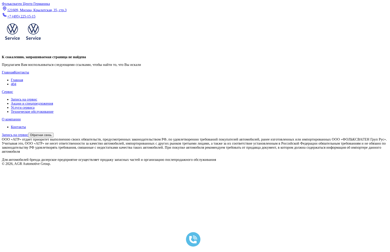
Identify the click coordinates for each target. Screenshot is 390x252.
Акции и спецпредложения (32, 103)
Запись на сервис (24, 99)
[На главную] (23, 41)
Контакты (18, 127)
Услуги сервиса (23, 107)
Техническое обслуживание (32, 111)
